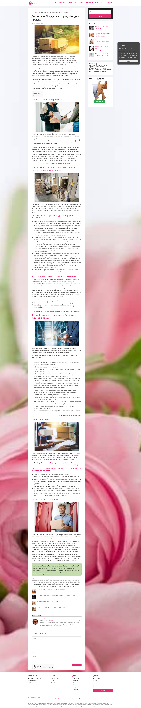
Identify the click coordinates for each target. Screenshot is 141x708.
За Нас (55, 698)
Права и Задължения (73, 698)
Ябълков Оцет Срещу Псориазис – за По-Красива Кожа (51, 589)
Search (100, 16)
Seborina (53, 680)
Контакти (60, 698)
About (33, 615)
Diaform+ (75, 685)
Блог (110, 2)
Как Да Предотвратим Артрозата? (101, 27)
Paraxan (97, 680)
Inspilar (75, 687)
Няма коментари (38, 23)
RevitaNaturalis (55, 678)
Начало (35, 13)
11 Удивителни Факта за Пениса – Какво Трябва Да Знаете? (52, 607)
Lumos (53, 685)
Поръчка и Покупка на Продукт (60, 164)
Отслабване (60, 2)
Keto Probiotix (33, 680)
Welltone (75, 680)
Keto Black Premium (35, 678)
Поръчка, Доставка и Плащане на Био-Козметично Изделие (60, 311)
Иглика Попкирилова (46, 619)
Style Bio (51, 620)
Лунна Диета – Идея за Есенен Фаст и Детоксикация (101, 48)
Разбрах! (128, 61)
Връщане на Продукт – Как (73, 415)
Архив (65, 698)
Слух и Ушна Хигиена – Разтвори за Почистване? (102, 41)
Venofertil (75, 689)
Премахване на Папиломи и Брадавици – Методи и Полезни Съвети (102, 35)
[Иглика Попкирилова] (35, 624)
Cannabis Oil (76, 678)
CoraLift (53, 683)
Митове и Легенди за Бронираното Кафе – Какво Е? (50, 601)
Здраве (80, 2)
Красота (71, 2)
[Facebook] (80, 621)
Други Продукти (83, 698)
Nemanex (97, 678)
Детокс (89, 2)
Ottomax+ (75, 683)
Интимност (100, 2)
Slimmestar (32, 683)
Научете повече (131, 57)
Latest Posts (39, 615)
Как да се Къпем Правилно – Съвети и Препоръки (103, 54)
